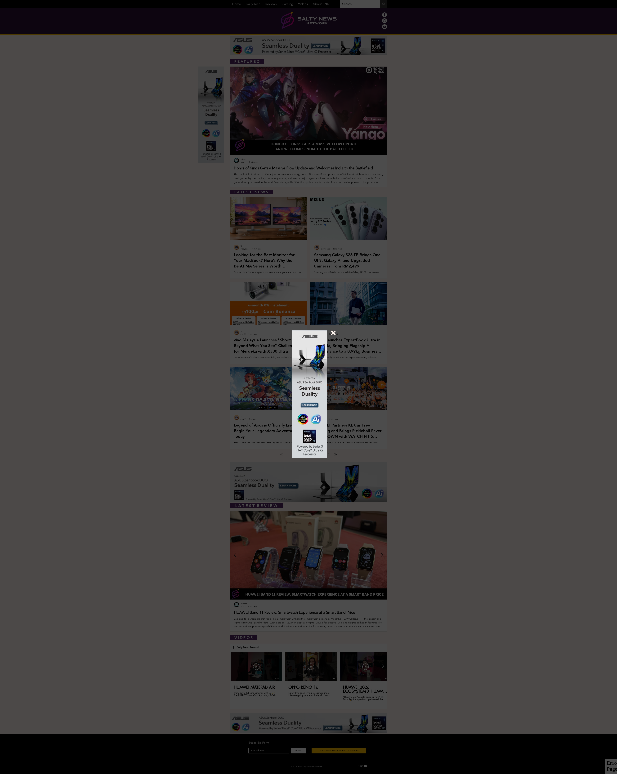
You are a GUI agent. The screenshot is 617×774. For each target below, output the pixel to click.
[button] (333, 332)
